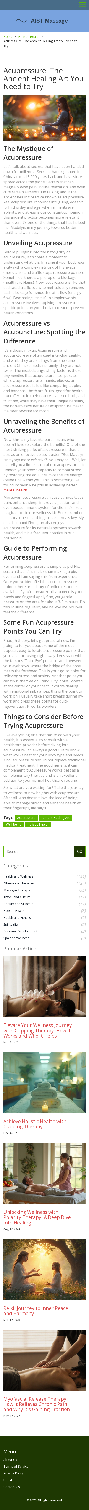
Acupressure (26, 817)
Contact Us (11, 1487)
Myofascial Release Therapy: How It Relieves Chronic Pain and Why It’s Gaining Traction (36, 1404)
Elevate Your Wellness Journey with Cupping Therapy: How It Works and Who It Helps (37, 1030)
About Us (10, 1460)
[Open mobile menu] (82, 5)
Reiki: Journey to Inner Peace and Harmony (35, 1311)
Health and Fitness (17, 917)
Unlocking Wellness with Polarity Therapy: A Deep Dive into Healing (37, 1217)
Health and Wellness (18, 876)
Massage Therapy (16, 890)
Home (8, 36)
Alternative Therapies (19, 883)
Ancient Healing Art (56, 817)
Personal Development (20, 931)
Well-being (13, 824)
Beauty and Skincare (18, 904)
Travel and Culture (16, 897)
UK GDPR (10, 1480)
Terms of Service (16, 1466)
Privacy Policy (13, 1473)
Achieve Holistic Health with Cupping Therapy (34, 1124)
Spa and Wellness (16, 938)
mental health (15, 490)
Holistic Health (28, 36)
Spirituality (10, 924)
